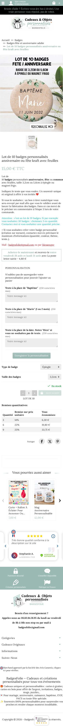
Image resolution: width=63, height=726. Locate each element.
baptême (51, 695)
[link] (42, 441)
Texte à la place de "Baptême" (30, 289)
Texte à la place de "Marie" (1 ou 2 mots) (30, 310)
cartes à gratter (54, 686)
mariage (13, 695)
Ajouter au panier (52, 393)
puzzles (34, 692)
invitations (47, 689)
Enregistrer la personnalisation (32, 355)
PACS (19, 698)
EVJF (59, 695)
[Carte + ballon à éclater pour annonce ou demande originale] (19, 492)
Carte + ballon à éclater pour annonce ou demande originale (18, 513)
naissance (39, 695)
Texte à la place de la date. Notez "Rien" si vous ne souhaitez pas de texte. (31, 333)
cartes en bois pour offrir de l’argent (20, 689)
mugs (26, 692)
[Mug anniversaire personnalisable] (44, 492)
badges (58, 689)
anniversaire (26, 695)
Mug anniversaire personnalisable (43, 510)
